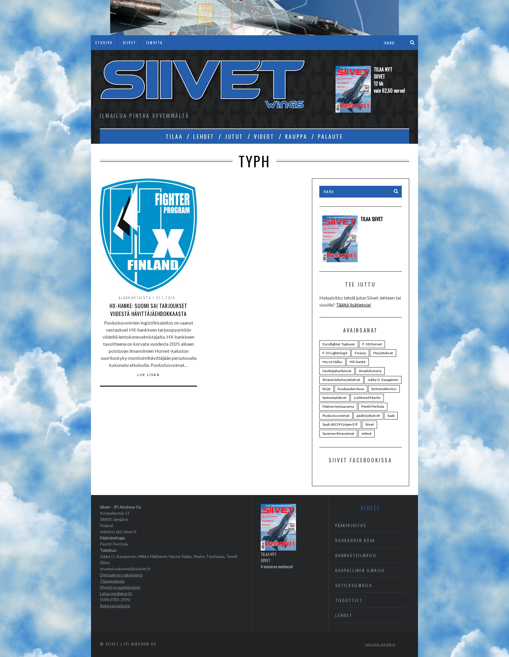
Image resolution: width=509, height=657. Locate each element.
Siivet (369, 424)
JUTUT (234, 136)
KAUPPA (296, 136)
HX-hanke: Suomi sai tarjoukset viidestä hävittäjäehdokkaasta (148, 309)
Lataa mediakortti (116, 593)
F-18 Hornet (372, 344)
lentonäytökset (334, 397)
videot (366, 433)
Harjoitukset (383, 353)
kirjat (326, 389)
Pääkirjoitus (350, 525)
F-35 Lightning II (335, 353)
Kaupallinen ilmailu (360, 570)
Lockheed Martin (367, 397)
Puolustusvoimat (336, 415)
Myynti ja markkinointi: (120, 587)
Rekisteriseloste (115, 605)
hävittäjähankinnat (337, 371)
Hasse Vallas (332, 362)
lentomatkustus (383, 389)
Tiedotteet (349, 600)
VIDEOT (264, 136)
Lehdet (343, 615)
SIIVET (129, 42)
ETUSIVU (104, 42)
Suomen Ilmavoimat (338, 433)
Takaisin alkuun (379, 644)
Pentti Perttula (372, 406)
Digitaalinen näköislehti (121, 574)
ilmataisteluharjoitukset (341, 379)
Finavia (360, 353)
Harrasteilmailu (355, 555)
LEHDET (203, 136)
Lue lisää (148, 375)
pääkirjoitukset (368, 415)
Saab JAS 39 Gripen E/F (340, 424)
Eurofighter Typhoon (339, 344)
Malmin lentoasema (338, 406)
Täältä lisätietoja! (353, 304)
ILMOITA (154, 42)
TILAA (174, 136)
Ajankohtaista (135, 297)
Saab (390, 415)
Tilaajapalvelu (112, 581)
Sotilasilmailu (353, 585)
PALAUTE (330, 136)
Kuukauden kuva (351, 389)
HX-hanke (358, 362)
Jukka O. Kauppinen (383, 379)
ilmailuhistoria (370, 371)
